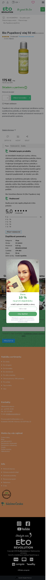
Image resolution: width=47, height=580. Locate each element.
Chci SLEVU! (23, 314)
